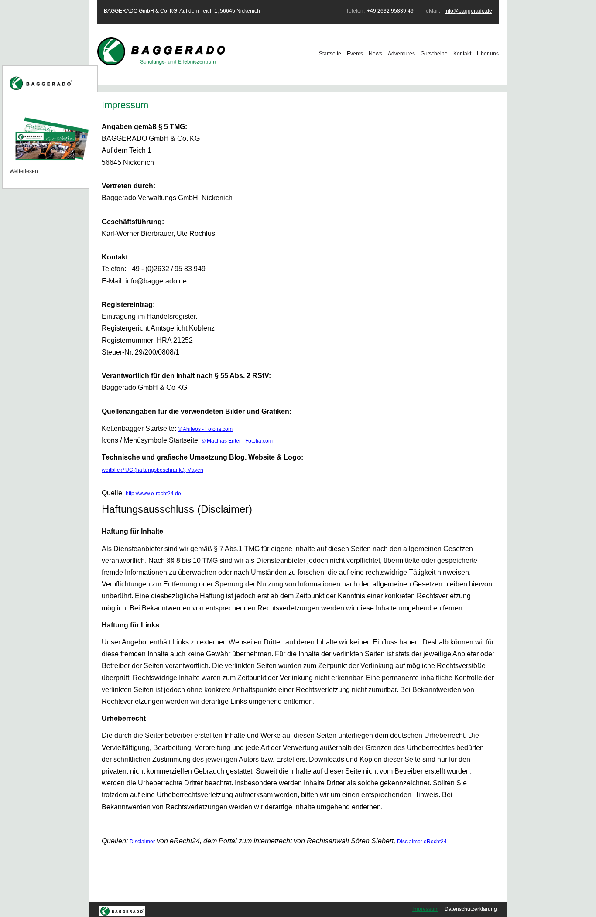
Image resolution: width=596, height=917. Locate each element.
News (375, 54)
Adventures (401, 54)
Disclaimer (142, 842)
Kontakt (462, 54)
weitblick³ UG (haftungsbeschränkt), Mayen (152, 470)
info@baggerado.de (468, 11)
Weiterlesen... (26, 171)
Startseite (330, 54)
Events (355, 54)
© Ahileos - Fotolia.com (205, 429)
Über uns (488, 54)
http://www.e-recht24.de (153, 494)
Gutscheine (434, 54)
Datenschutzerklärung (471, 909)
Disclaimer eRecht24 (422, 842)
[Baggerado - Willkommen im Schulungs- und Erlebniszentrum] (162, 64)
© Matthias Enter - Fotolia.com (237, 441)
